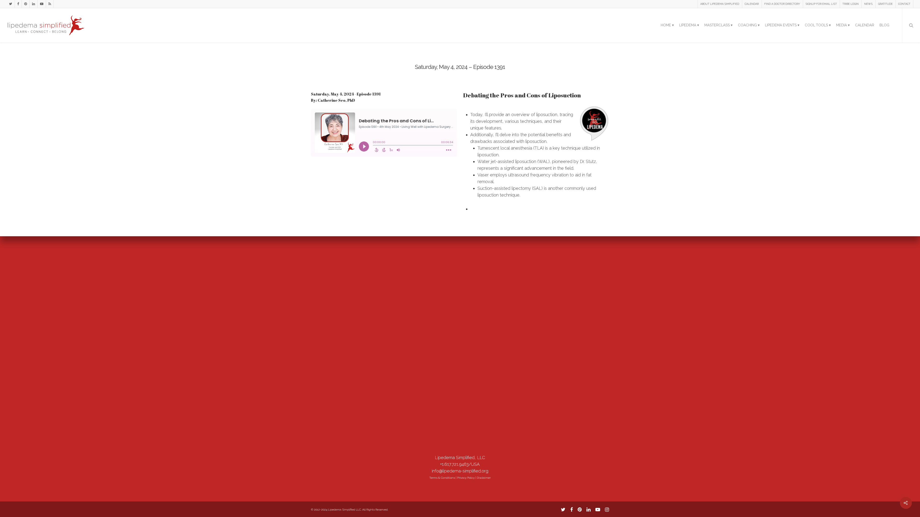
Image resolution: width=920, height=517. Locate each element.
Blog (884, 25)
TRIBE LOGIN (850, 4)
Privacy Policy (466, 477)
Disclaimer (484, 477)
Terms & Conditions (442, 477)
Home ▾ (667, 25)
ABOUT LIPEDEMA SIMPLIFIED (719, 4)
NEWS (868, 4)
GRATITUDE (885, 4)
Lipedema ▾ (689, 25)
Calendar (864, 25)
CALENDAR (752, 4)
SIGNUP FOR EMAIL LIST (821, 4)
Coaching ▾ (749, 25)
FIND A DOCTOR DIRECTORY (782, 4)
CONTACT (904, 4)
